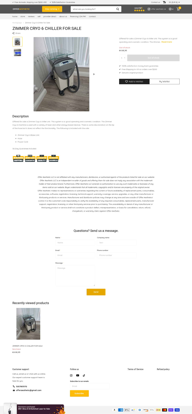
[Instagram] (71, 375)
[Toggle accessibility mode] (164, 2)
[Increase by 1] (125, 55)
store (23, 16)
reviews (31, 16)
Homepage (17, 23)
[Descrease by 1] (125, 60)
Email (57, 250)
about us (63, 16)
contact (92, 16)
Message (59, 263)
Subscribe (79, 393)
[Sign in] (171, 9)
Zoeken (117, 9)
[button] (94, 74)
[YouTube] (77, 375)
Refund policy (163, 369)
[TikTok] (84, 375)
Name (58, 238)
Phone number (102, 250)
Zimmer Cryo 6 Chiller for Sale (27, 346)
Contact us (155, 2)
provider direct (49, 16)
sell (39, 16)
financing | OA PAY (78, 16)
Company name (103, 238)
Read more (167, 42)
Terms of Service (135, 369)
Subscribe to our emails (79, 381)
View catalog (51, 9)
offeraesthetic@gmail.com (28, 390)
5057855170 (21, 386)
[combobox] (10, 407)
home (14, 16)
